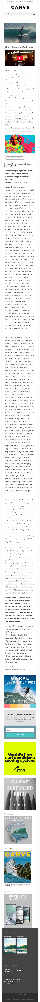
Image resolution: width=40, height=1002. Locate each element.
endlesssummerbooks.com (15, 669)
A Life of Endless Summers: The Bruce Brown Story (19, 48)
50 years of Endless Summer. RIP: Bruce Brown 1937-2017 (17, 165)
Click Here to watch (15, 157)
